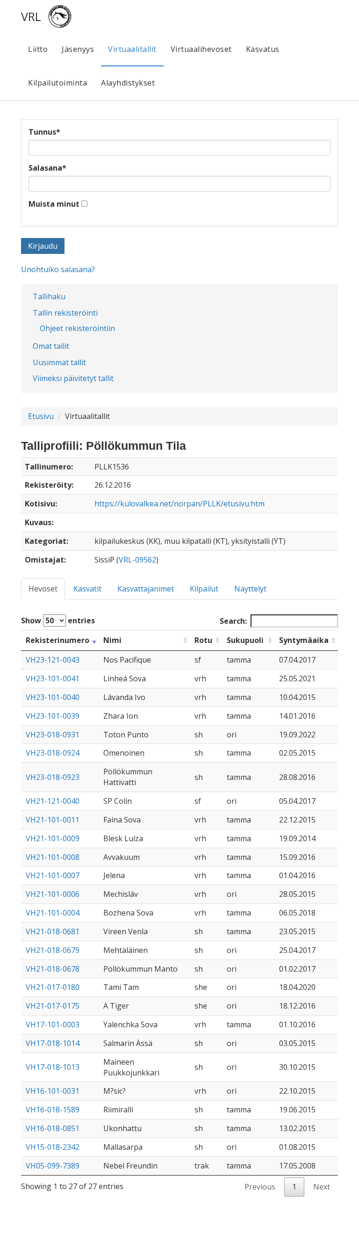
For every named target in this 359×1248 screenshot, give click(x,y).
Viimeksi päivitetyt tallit (73, 378)
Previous (259, 1187)
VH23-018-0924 (52, 753)
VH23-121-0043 (52, 660)
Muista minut (54, 204)
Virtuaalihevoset (201, 49)
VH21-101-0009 (52, 838)
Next (321, 1187)
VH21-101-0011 (52, 820)
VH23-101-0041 (52, 678)
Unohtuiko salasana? (58, 269)
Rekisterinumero (57, 640)
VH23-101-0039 (52, 716)
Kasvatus (263, 49)
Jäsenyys (78, 49)
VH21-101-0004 (52, 913)
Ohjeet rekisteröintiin (77, 328)
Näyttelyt (250, 589)
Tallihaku (49, 296)
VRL (31, 16)
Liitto (38, 49)
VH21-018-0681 (52, 931)
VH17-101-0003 (52, 1024)
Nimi (112, 640)
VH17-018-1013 (52, 1067)
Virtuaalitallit (132, 49)
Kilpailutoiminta (57, 83)
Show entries (58, 620)
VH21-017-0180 (52, 987)
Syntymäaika (304, 640)
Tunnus (44, 132)
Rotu (203, 640)
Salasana (47, 168)
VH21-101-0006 (52, 894)
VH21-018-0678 (52, 969)
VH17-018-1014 (52, 1043)
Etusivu (41, 416)
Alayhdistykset (128, 83)
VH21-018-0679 (52, 950)
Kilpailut (204, 589)
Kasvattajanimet (145, 589)
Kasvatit (87, 589)
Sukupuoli (245, 640)
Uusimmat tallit (59, 362)
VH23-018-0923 (52, 777)
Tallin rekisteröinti (65, 313)
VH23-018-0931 (52, 734)
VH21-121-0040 (52, 801)
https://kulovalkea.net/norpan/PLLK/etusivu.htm (179, 503)
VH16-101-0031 (52, 1091)
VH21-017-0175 (52, 1006)
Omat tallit (51, 346)
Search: (233, 621)
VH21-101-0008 (52, 857)
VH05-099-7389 (52, 1166)
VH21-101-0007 (52, 875)
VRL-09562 (137, 560)
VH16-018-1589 (52, 1109)
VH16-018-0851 (52, 1128)
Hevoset (43, 589)
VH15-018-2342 (52, 1147)
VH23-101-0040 (52, 697)
